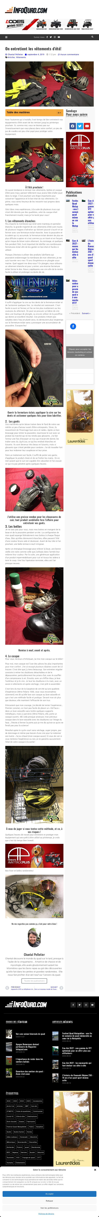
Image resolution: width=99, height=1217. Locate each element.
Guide (9, 1131)
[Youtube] (87, 126)
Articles (11, 57)
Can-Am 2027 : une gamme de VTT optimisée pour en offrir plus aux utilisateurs (93, 212)
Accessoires (37, 1100)
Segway (15, 1151)
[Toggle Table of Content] (58, 113)
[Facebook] (72, 126)
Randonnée (36, 1146)
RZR (8, 1151)
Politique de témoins (46, 1214)
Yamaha (10, 1161)
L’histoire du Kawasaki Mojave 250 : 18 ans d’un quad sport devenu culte (92, 253)
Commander (38, 1110)
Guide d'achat (19, 1131)
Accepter (50, 1194)
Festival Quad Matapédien (16, 1125)
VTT (39, 1156)
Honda (29, 1131)
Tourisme (10, 1156)
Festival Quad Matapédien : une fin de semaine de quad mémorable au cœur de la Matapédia (77, 213)
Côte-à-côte (20, 1115)
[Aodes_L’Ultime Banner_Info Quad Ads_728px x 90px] (49, 29)
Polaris (19, 1146)
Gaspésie (39, 1125)
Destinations (32, 1115)
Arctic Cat (10, 1105)
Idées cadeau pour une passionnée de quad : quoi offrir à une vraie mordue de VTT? (77, 292)
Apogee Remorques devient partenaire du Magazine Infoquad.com (27, 1045)
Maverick (33, 1136)
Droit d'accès (11, 1120)
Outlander (10, 1146)
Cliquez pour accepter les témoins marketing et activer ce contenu (79, 352)
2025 (28, 1100)
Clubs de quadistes (23, 1110)
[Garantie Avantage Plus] (80, 186)
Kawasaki (24, 1136)
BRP (26, 1105)
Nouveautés (22, 1141)
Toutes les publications (34, 979)
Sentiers (24, 1151)
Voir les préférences (49, 1208)
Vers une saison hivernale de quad (30, 1032)
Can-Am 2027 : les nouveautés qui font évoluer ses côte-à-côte (77, 249)
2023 (15, 1100)
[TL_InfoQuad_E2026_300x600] (80, 444)
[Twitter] (80, 126)
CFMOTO (10, 1110)
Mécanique (11, 1141)
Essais (21, 1120)
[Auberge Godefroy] (34, 299)
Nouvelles (33, 1141)
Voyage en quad (28, 1156)
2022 (9, 1100)
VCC (18, 1156)
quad (27, 1146)
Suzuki (32, 1151)
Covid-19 (10, 1115)
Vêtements (21, 57)
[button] (95, 1170)
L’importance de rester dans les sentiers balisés (29, 1059)
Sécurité (41, 1151)
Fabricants (31, 1120)
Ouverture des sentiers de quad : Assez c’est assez (30, 1071)
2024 (22, 1100)
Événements (20, 1161)
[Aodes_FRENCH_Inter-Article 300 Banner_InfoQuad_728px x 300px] (34, 866)
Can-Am (34, 1105)
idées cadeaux (12, 1136)
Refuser (49, 1201)
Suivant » (86, 313)
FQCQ (31, 1125)
